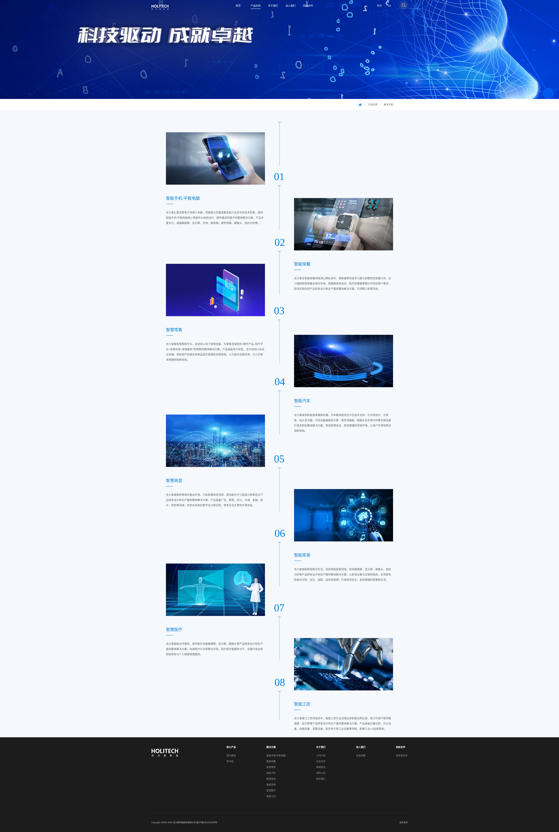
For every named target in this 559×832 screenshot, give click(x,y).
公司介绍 (321, 755)
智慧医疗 (271, 790)
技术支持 (403, 822)
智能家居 (271, 785)
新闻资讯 (321, 767)
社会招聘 (360, 755)
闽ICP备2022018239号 (206, 822)
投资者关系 (402, 755)
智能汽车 (271, 773)
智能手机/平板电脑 (276, 755)
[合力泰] (161, 7)
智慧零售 (271, 767)
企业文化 (321, 761)
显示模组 (231, 755)
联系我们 (321, 779)
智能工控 (271, 796)
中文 (379, 6)
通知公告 (321, 773)
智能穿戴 (271, 761)
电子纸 (230, 761)
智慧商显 (271, 779)
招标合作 (400, 747)
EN (389, 6)
